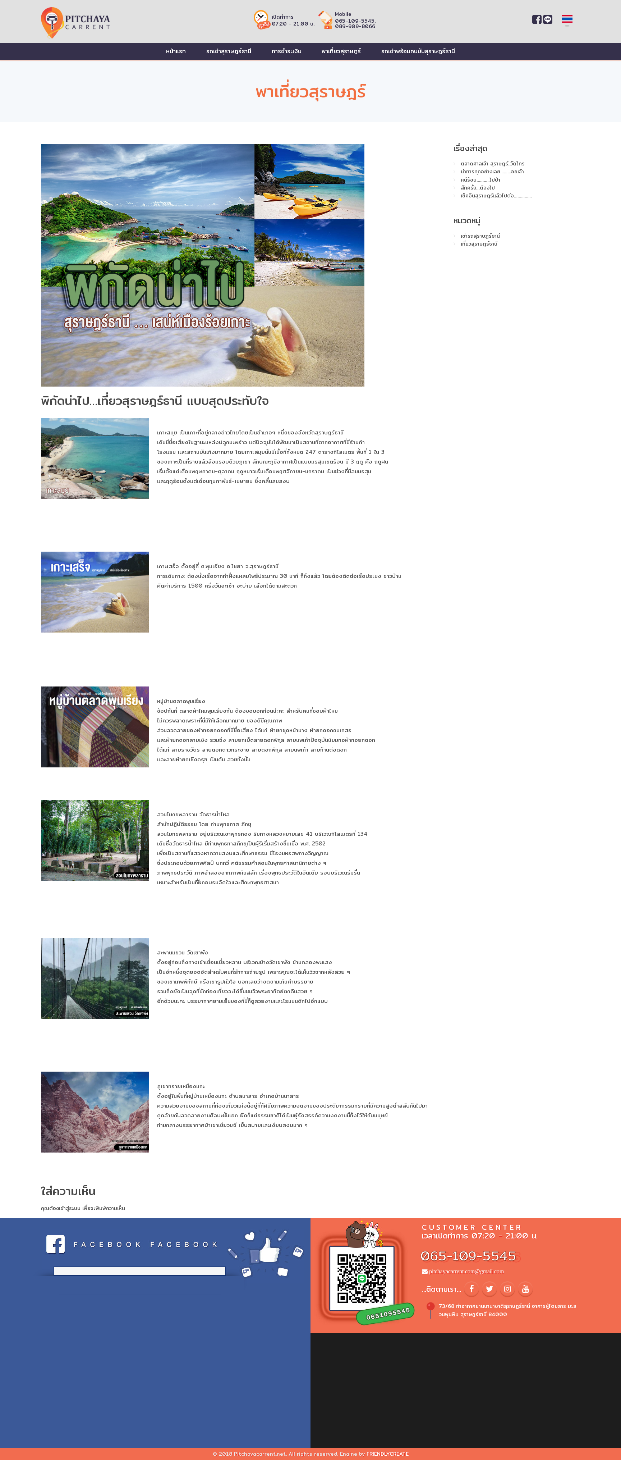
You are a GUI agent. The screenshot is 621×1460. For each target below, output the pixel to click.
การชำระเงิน (287, 51)
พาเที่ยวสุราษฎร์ (341, 51)
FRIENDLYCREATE (388, 1454)
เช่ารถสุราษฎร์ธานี (480, 236)
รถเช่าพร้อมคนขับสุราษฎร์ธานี (418, 51)
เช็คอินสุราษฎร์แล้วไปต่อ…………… (496, 196)
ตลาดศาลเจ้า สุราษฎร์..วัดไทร (493, 164)
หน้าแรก (176, 51)
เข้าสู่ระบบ (69, 1208)
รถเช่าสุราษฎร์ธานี (228, 51)
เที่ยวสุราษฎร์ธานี (479, 244)
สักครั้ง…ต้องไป (478, 188)
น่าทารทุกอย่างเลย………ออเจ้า (492, 171)
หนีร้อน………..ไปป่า (480, 180)
